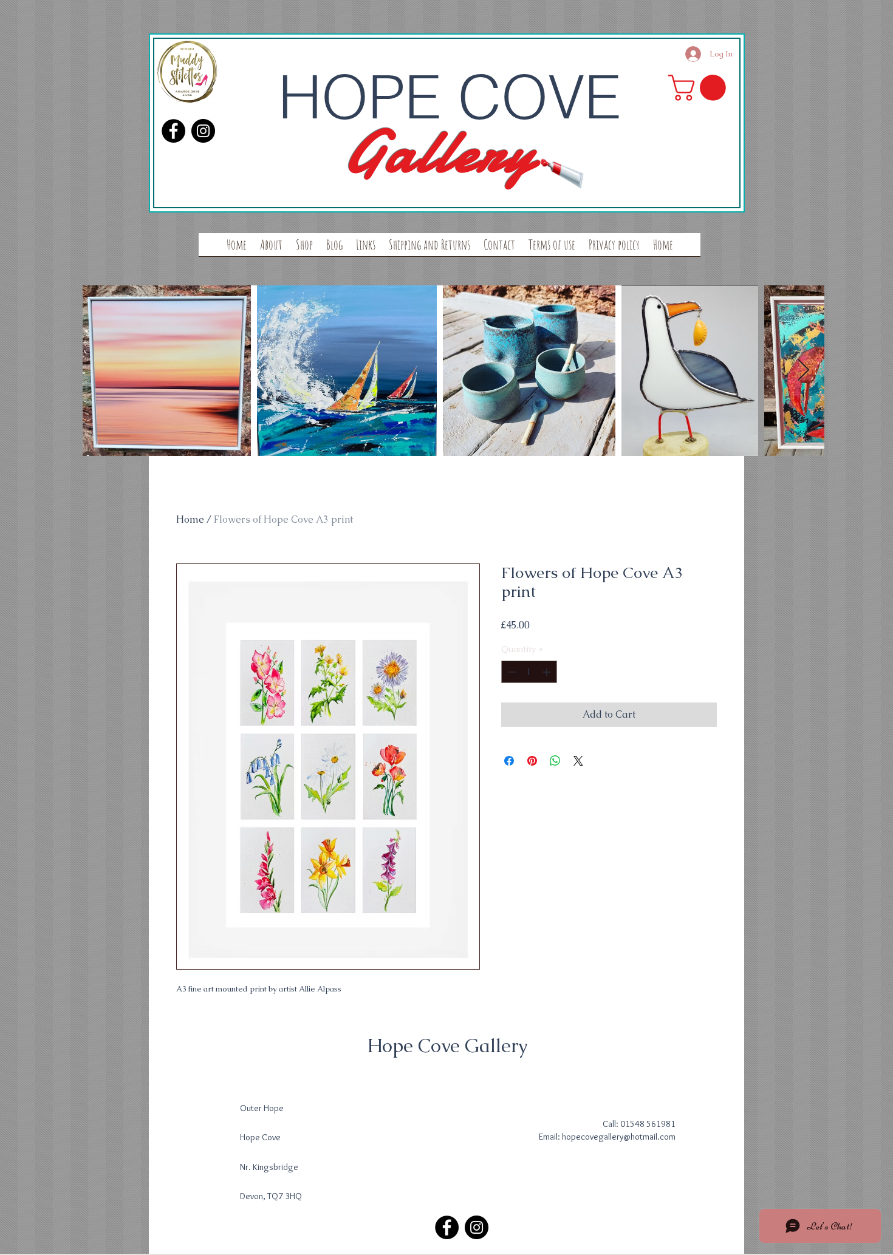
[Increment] (547, 671)
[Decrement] (510, 671)
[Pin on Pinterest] (532, 760)
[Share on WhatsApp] (555, 760)
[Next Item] (803, 371)
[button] (700, 88)
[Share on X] (578, 760)
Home (190, 519)
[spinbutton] (529, 671)
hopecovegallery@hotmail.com (619, 1136)
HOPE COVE (449, 97)
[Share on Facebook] (509, 760)
